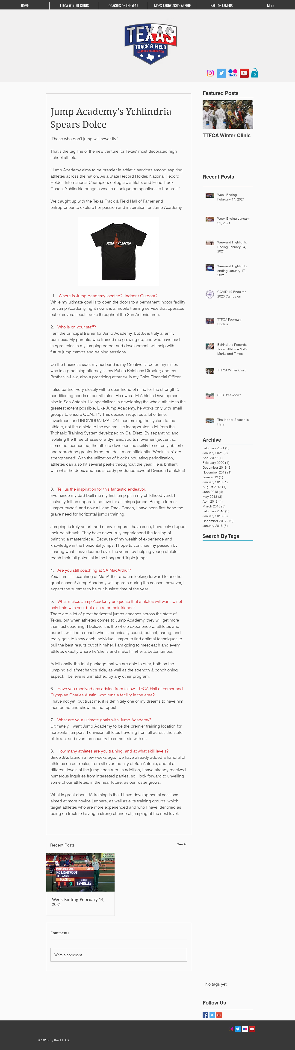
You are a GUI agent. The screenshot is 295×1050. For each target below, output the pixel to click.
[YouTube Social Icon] (252, 1029)
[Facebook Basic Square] (205, 1015)
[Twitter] (221, 73)
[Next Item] (246, 114)
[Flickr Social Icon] (245, 1029)
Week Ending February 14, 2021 (78, 902)
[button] (255, 73)
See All (182, 844)
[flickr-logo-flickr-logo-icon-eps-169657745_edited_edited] (232, 73)
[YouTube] (244, 73)
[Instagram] (210, 73)
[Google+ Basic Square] (219, 1015)
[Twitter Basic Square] (212, 1015)
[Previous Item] (210, 114)
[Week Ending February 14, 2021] (80, 872)
